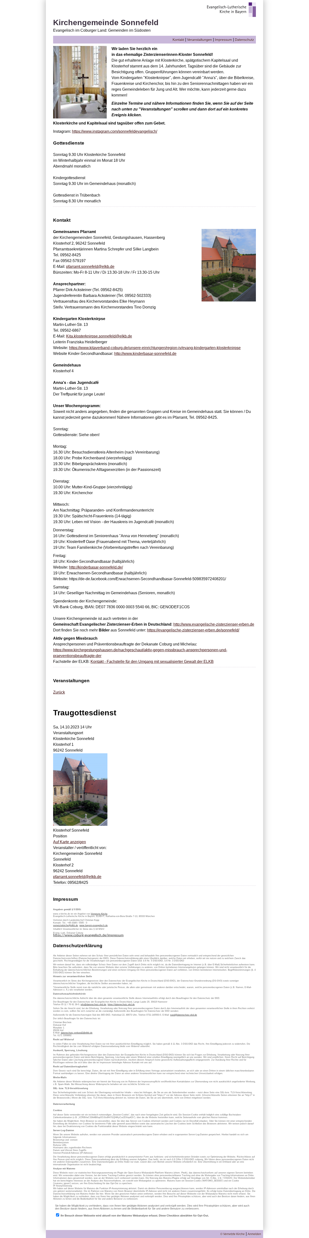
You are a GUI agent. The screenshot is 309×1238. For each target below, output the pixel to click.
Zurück (59, 692)
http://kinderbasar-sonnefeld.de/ (96, 567)
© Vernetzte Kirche (232, 1234)
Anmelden (254, 1234)
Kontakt (178, 40)
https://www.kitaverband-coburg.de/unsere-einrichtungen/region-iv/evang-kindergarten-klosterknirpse (155, 348)
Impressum (223, 40)
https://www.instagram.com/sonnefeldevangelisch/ (114, 131)
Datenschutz (244, 40)
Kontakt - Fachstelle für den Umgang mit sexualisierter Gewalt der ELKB (152, 661)
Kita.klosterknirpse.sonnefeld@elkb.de (99, 336)
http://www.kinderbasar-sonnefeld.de (145, 354)
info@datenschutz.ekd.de (93, 1004)
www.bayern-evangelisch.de (93, 925)
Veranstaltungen (199, 40)
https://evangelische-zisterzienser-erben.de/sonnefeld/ (193, 630)
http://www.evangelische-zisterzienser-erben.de (213, 624)
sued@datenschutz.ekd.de (183, 1015)
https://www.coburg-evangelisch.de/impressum (88, 935)
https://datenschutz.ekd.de (121, 1004)
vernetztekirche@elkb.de (65, 925)
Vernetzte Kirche (99, 914)
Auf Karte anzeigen (69, 842)
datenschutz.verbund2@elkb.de (76, 1033)
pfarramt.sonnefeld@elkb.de (90, 266)
